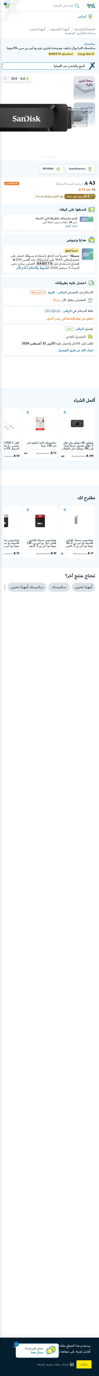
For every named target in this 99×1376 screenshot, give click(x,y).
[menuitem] (84, 88)
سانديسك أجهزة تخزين (27, 587)
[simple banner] (91, 5)
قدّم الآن (21, 268)
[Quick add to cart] (64, 412)
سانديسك (89, 44)
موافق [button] (83, 1364)
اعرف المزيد (71, 226)
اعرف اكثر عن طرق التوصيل (75, 350)
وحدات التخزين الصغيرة (80, 33)
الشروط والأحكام (39, 268)
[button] (56, 1364)
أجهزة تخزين (37, 29)
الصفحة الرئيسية (84, 29)
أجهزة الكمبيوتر (59, 29)
